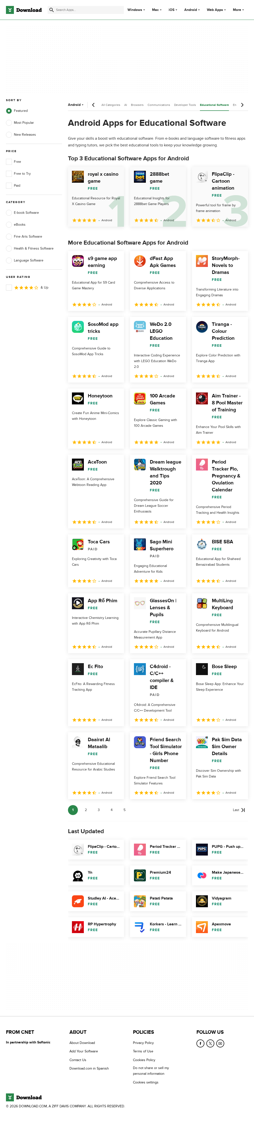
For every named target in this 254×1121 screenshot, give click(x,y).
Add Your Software (83, 1051)
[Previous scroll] (93, 105)
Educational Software (214, 105)
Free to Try (22, 174)
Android (190, 10)
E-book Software (26, 213)
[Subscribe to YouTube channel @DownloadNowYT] (220, 1043)
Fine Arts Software (28, 236)
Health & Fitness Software (34, 248)
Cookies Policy (144, 1060)
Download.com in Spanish (89, 1068)
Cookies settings (146, 1082)
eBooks (20, 224)
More (237, 10)
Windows (134, 10)
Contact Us (77, 1060)
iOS (171, 10)
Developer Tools (185, 105)
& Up (44, 287)
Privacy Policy (143, 1043)
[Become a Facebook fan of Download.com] (200, 1043)
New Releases (25, 134)
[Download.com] (24, 10)
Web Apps (215, 10)
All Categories (110, 105)
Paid (17, 185)
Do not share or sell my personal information (151, 1071)
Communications (159, 105)
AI (125, 105)
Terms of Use (143, 1051)
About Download (82, 1043)
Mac (155, 10)
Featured (21, 111)
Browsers (137, 105)
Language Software (28, 260)
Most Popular (24, 123)
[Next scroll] (242, 105)
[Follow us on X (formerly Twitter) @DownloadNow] (210, 1043)
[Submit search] (52, 10)
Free (17, 162)
